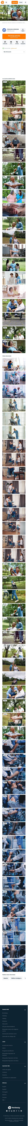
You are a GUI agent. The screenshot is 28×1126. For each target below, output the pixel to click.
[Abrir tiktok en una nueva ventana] (15, 1112)
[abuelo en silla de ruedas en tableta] (13, 304)
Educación (5, 1023)
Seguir (23, 31)
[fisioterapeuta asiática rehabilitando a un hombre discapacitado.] (13, 250)
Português (5, 1093)
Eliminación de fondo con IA (9, 1033)
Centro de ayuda (6, 1070)
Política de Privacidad (18, 1121)
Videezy (4, 1018)
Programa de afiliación (8, 1050)
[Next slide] (22, 977)
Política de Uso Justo (13, 1122)
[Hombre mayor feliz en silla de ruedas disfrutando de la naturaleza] (13, 182)
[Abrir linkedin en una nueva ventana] (11, 1112)
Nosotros (4, 1076)
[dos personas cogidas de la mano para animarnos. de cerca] (13, 209)
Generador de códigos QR (8, 1036)
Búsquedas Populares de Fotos (10, 1057)
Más (3, 1101)
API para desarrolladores (8, 1026)
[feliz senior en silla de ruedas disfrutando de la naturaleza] (13, 113)
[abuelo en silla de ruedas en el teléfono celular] (13, 568)
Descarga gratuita (14, 36)
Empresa (4, 1020)
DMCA (3, 1047)
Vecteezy (4, 1015)
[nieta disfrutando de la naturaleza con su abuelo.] (13, 168)
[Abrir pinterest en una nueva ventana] (13, 1112)
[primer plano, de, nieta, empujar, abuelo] (13, 595)
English (4, 1087)
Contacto (4, 1073)
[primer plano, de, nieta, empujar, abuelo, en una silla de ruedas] (13, 154)
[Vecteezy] (2, 2)
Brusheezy (5, 1012)
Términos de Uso (8, 1121)
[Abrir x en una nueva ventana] (18, 1112)
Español (4, 1090)
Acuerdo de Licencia (7, 1044)
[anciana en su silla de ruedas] (13, 318)
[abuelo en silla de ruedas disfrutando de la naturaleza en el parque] (13, 86)
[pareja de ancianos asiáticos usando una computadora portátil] (13, 291)
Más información (7, 51)
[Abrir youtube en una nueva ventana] (20, 1112)
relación (6, 977)
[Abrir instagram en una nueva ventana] (8, 1112)
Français (4, 1098)
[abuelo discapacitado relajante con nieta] (13, 332)
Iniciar (20, 2)
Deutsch (4, 1096)
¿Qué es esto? (14, 48)
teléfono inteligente (16, 977)
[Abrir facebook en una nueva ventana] (6, 1112)
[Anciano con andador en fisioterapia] (13, 127)
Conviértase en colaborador (9, 1079)
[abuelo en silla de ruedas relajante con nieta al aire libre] (13, 650)
